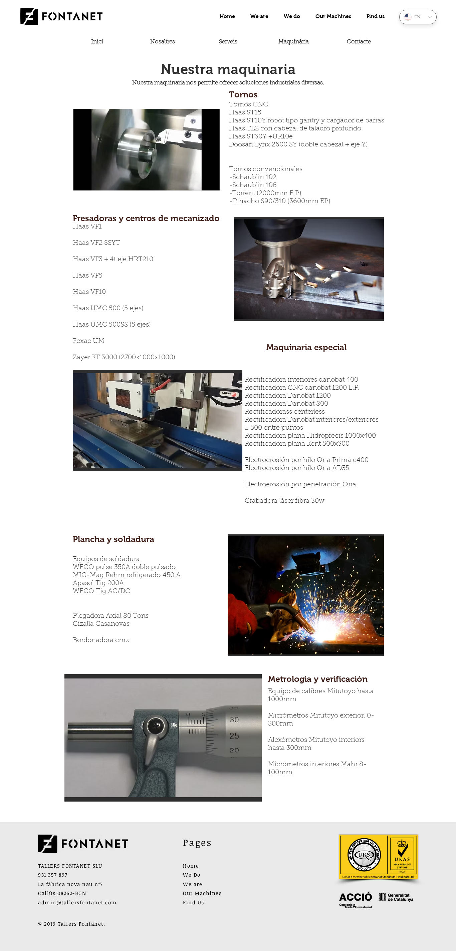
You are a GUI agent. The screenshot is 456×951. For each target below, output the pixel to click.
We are (192, 884)
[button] (146, 149)
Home (191, 865)
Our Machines (202, 893)
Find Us (193, 902)
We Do (192, 874)
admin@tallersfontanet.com (77, 902)
